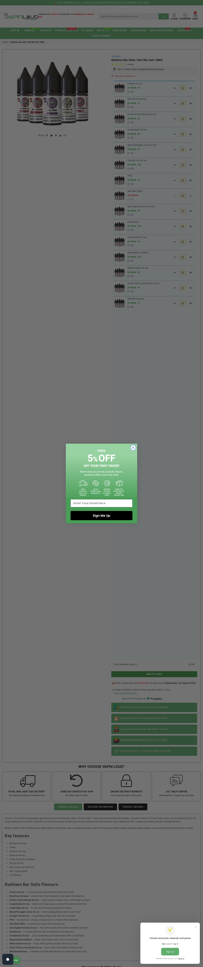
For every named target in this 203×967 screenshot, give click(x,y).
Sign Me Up (101, 515)
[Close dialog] (133, 447)
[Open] (7, 959)
